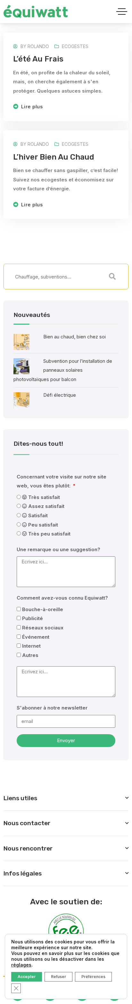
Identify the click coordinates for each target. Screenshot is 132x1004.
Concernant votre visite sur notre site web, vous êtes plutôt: (61, 481)
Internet (31, 646)
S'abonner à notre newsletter (52, 708)
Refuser (58, 976)
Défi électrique (59, 395)
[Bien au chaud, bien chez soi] (21, 341)
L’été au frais (38, 58)
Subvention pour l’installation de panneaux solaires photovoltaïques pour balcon (62, 370)
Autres (30, 655)
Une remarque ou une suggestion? (58, 549)
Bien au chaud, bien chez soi (74, 337)
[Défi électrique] (21, 400)
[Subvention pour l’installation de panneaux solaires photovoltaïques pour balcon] (21, 366)
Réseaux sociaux (42, 628)
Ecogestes (75, 46)
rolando (38, 46)
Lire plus (32, 107)
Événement (35, 637)
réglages (21, 964)
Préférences (93, 976)
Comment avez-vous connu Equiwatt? (62, 598)
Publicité (32, 618)
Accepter (27, 976)
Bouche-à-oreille (42, 609)
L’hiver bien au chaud (53, 157)
